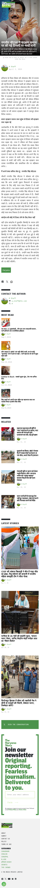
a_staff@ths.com (19, 301)
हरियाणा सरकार (6, 862)
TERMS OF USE (6, 844)
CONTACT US (5, 839)
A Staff (12, 67)
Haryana (6, 270)
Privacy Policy (12, 810)
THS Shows (5, 867)
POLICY (3, 841)
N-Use (3, 859)
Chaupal (4, 857)
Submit (3, 836)
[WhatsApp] (11, 281)
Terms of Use (22, 810)
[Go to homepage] (8, 5)
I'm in (10, 802)
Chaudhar (5, 851)
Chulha (4, 854)
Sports (4, 865)
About (3, 833)
